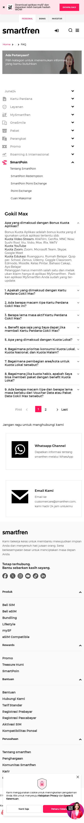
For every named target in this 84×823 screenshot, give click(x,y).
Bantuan (8, 679)
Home (7, 44)
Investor (57, 18)
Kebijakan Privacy (48, 795)
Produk (7, 591)
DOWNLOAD (69, 7)
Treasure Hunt (13, 664)
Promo (7, 658)
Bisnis (42, 18)
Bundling (9, 618)
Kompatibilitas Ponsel (19, 731)
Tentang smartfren (16, 752)
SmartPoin (10, 671)
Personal (27, 18)
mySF (6, 630)
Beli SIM (8, 605)
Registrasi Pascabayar (19, 718)
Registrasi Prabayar (17, 712)
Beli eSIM (9, 611)
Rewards (8, 645)
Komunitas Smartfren (19, 765)
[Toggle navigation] (77, 30)
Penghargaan (12, 758)
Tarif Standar (12, 705)
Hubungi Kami (13, 699)
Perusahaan (10, 739)
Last (64, 409)
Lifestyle (8, 624)
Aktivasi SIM (11, 724)
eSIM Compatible (15, 637)
